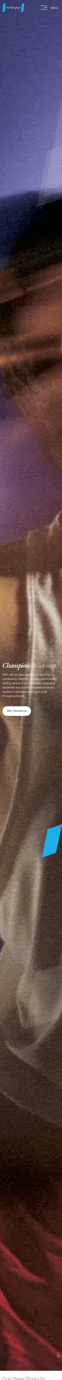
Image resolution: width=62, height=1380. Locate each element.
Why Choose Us (17, 711)
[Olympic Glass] (13, 6)
